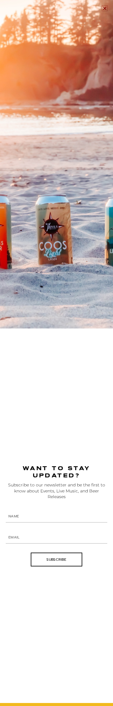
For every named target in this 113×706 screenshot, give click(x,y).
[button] (104, 8)
